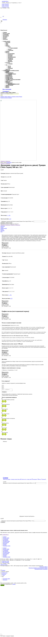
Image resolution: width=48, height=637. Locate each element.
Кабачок (7, 51)
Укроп (7, 85)
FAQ (1, 231)
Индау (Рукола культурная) (14, 79)
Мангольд (8, 69)
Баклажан (8, 42)
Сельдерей (8, 81)
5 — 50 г (8, 215)
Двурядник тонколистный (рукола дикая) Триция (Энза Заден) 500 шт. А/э (17, 221)
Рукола (7, 78)
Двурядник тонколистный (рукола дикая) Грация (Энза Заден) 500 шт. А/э (18, 483)
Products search (3, 93)
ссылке (14, 584)
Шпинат (7, 86)
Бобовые (8, 45)
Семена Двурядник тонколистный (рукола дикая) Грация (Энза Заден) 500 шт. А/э (24, 479)
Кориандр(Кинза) (9, 72)
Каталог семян (6, 33)
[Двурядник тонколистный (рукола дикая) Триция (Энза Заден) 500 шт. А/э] (9, 516)
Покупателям (6, 542)
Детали (2, 227)
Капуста (7, 52)
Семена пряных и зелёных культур (11, 70)
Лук (6, 64)
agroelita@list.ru (5, 1)
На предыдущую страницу (6, 97)
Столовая (10, 80)
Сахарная (10, 63)
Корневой (10, 82)
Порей (9, 67)
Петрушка (8, 75)
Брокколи (10, 54)
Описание (2, 226)
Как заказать (6, 35)
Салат (7, 80)
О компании (5, 34)
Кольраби (10, 55)
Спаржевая (10, 50)
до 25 (10, 218)
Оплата (4, 38)
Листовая (10, 77)
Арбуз (7, 43)
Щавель (7, 87)
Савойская (10, 59)
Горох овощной (13, 48)
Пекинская (10, 58)
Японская (10, 61)
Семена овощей (6, 41)
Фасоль (9, 49)
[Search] (1, 95)
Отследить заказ (6, 578)
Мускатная (10, 85)
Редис (7, 76)
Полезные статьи (6, 545)
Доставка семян (6, 541)
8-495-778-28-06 (5, 4)
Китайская (10, 78)
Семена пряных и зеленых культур (11, 96)
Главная (5, 32)
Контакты (5, 39)
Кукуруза (8, 62)
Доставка (5, 36)
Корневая (10, 76)
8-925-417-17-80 (5, 6)
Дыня (7, 44)
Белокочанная (11, 53)
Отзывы (4, 544)
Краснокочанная (12, 57)
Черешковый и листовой (13, 84)
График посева (3, 228)
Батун (9, 66)
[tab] (24, 226)
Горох (9, 46)
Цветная (10, 60)
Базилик (7, 71)
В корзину (3, 522)
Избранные (9, 162)
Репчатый (10, 68)
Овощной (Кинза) (12, 73)
